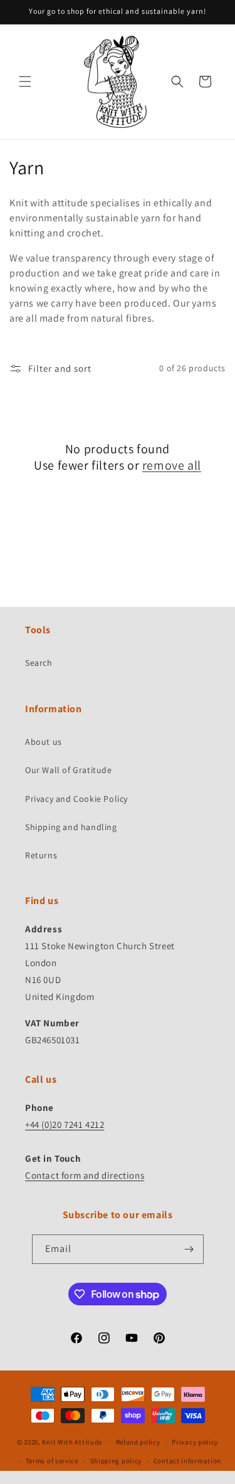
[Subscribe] (189, 1249)
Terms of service (52, 1460)
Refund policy (138, 1442)
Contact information (187, 1460)
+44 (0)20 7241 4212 (64, 1124)
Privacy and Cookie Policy (76, 798)
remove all (171, 465)
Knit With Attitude (72, 1441)
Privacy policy (195, 1442)
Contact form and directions (84, 1175)
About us (43, 741)
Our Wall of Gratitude (68, 770)
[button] (25, 81)
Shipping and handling (71, 827)
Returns (41, 855)
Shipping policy (116, 1460)
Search (39, 662)
